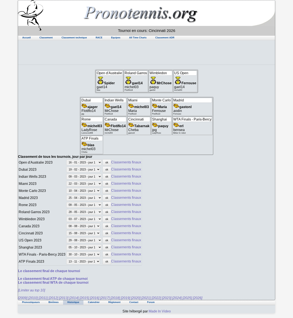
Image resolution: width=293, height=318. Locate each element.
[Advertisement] (146, 55)
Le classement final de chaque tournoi (49, 271)
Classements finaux (126, 162)
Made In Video (160, 311)
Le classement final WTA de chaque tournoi (53, 282)
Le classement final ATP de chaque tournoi (53, 278)
